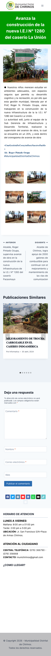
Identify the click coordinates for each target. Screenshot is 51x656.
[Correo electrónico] (38, 497)
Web (7, 475)
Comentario (12, 411)
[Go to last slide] (7, 337)
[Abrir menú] (42, 6)
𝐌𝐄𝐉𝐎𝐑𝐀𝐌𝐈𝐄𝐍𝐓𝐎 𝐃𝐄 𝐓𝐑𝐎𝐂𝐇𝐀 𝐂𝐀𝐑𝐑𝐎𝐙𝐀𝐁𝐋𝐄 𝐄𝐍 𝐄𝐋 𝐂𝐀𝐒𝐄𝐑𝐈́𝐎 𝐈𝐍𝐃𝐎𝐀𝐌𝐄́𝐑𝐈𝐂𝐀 (25, 342)
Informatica (14, 352)
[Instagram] (18, 497)
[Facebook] (7, 497)
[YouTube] (23, 497)
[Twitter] (12, 497)
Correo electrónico (15, 462)
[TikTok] (43, 497)
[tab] (20, 372)
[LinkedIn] (28, 497)
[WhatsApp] (33, 497)
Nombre (10, 449)
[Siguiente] (43, 337)
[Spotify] (25, 502)
